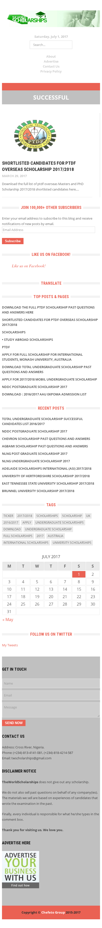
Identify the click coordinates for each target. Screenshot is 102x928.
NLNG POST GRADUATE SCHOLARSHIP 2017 (34, 453)
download (12, 529)
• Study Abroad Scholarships (27, 339)
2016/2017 (10, 522)
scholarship (72, 516)
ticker (8, 516)
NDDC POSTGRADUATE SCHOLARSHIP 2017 (34, 387)
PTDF (6, 347)
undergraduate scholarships (59, 522)
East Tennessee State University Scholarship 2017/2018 (48, 483)
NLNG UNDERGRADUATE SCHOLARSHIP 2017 (36, 461)
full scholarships (17, 536)
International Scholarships (26, 543)
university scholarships (72, 543)
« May (7, 619)
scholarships (47, 516)
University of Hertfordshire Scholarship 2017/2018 (46, 476)
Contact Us (51, 66)
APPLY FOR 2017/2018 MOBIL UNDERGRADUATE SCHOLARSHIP (49, 379)
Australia (55, 536)
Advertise (51, 61)
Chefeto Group (53, 912)
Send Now (14, 723)
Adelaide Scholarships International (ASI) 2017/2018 (46, 468)
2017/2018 (24, 516)
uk (88, 516)
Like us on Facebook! (51, 254)
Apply (27, 522)
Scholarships (14, 332)
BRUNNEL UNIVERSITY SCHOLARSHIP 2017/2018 (38, 491)
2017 (40, 536)
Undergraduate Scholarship (48, 529)
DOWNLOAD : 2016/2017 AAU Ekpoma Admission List (44, 394)
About (51, 56)
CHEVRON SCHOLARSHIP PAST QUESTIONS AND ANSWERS (46, 438)
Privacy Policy (51, 71)
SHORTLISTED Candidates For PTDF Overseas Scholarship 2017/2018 (39, 166)
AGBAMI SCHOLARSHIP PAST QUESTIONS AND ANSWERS (45, 446)
